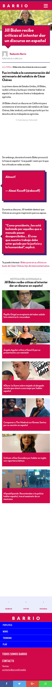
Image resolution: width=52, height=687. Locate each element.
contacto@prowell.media (14, 670)
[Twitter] (19, 684)
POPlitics (9, 67)
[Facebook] (6, 684)
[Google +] (32, 684)
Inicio (3, 67)
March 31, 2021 (15, 194)
